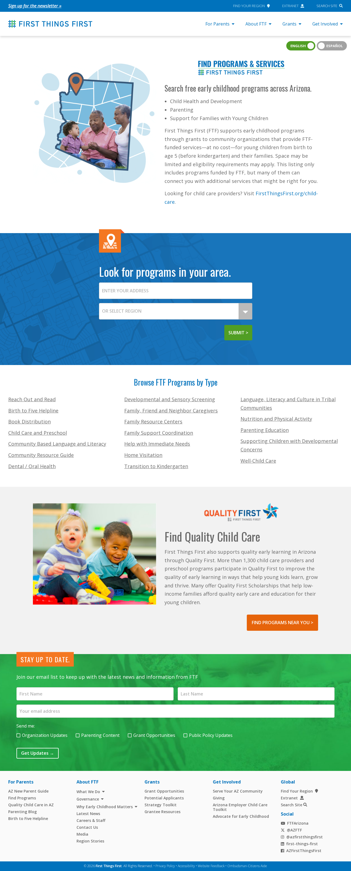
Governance (88, 799)
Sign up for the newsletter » (34, 6)
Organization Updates (44, 735)
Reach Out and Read (32, 399)
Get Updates (37, 753)
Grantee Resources (162, 811)
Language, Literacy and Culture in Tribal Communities (288, 403)
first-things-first (302, 843)
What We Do (88, 791)
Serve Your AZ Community (238, 791)
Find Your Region (249, 5)
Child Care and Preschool (37, 432)
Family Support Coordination (158, 432)
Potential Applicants (164, 798)
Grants (289, 24)
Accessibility (186, 866)
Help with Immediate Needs (157, 443)
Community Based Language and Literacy (57, 443)
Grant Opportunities (154, 735)
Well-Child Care (258, 460)
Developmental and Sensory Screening (169, 399)
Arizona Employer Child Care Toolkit (240, 807)
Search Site (326, 6)
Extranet (290, 5)
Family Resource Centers (153, 421)
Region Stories (90, 841)
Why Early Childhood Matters (105, 806)
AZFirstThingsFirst (303, 850)
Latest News (88, 813)
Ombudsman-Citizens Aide (247, 866)
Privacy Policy (165, 866)
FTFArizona (297, 823)
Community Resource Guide (41, 455)
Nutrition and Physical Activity (276, 418)
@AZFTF (294, 830)
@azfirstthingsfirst (304, 836)
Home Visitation (143, 455)
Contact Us (87, 827)
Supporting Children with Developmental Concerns (289, 445)
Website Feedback (211, 866)
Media (82, 834)
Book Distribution (29, 421)
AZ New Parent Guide (28, 791)
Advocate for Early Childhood (241, 816)
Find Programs (22, 798)
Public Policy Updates (211, 735)
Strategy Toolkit (161, 804)
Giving (219, 798)
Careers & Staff (91, 820)
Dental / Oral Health (32, 466)
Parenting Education (264, 430)
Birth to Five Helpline (33, 410)
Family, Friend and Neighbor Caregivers (171, 410)
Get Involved (325, 24)
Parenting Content (100, 735)
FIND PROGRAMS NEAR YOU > (282, 623)
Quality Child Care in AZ (31, 804)
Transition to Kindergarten (156, 466)
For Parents (217, 24)
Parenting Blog (22, 811)
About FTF (256, 24)
